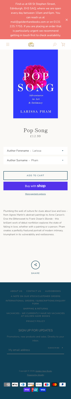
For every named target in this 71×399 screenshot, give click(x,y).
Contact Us (33, 291)
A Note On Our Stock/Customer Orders (35, 296)
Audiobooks (53, 291)
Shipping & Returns (35, 308)
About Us (16, 291)
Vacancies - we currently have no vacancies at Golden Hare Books (35, 315)
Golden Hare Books (44, 371)
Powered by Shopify (35, 375)
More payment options (35, 194)
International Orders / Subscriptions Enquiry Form (35, 302)
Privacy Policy (35, 321)
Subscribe (53, 348)
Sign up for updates (35, 330)
